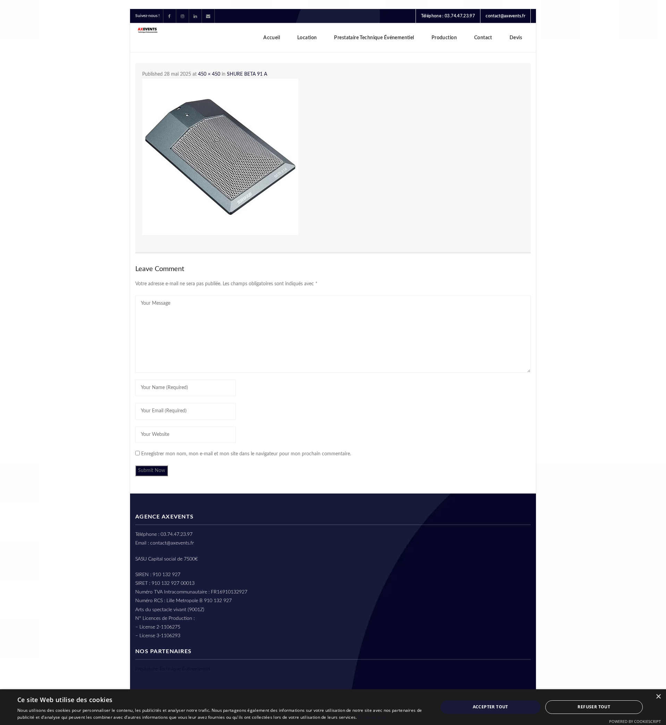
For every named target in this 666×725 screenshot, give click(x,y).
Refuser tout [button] (594, 707)
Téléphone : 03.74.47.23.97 (448, 16)
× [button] (658, 696)
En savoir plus (372, 717)
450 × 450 (209, 74)
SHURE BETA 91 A (247, 74)
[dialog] (333, 707)
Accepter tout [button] (490, 707)
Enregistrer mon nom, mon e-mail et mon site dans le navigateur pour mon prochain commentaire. (246, 454)
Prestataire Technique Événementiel (172, 669)
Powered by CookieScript (635, 721)
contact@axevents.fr (505, 16)
